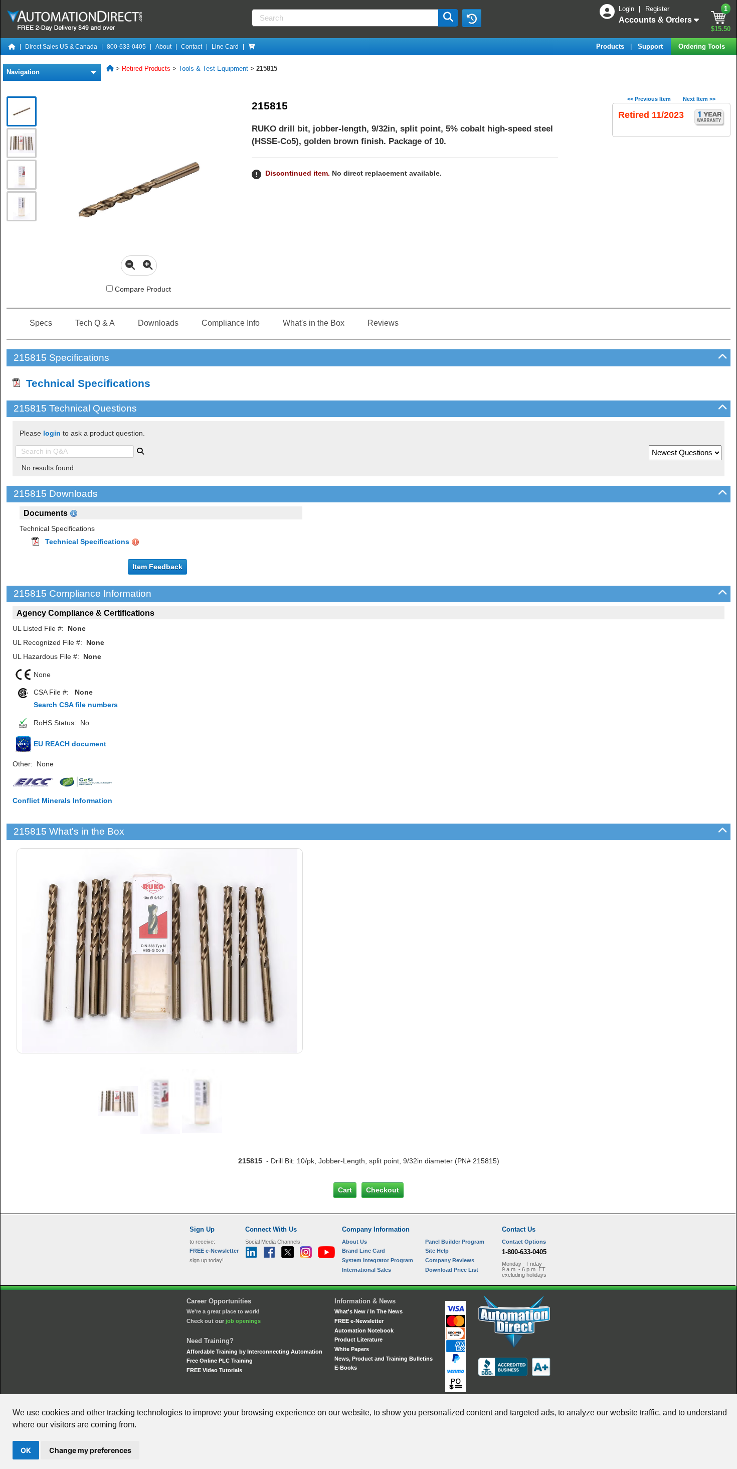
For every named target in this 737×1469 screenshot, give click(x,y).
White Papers (351, 1349)
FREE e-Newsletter (359, 1321)
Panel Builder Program (454, 1242)
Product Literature (358, 1340)
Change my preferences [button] (90, 1450)
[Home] (12, 46)
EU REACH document (70, 744)
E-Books (345, 1368)
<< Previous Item (649, 99)
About (163, 46)
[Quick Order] (251, 46)
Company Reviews (449, 1260)
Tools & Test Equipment (213, 68)
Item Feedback (157, 567)
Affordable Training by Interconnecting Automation (254, 1352)
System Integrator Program (377, 1260)
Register (657, 9)
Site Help (437, 1251)
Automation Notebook (364, 1330)
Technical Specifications (85, 383)
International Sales (366, 1270)
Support (651, 46)
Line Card (225, 46)
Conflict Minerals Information (62, 800)
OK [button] (26, 1450)
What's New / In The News (368, 1311)
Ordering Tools (702, 46)
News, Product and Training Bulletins (383, 1359)
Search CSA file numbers (76, 705)
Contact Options (524, 1242)
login (52, 433)
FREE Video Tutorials (214, 1370)
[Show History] (471, 18)
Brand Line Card (363, 1251)
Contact (191, 46)
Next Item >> (699, 99)
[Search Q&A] (140, 450)
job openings (243, 1321)
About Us (354, 1242)
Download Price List (451, 1270)
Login (627, 9)
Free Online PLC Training (220, 1361)
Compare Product (142, 289)
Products (611, 46)
